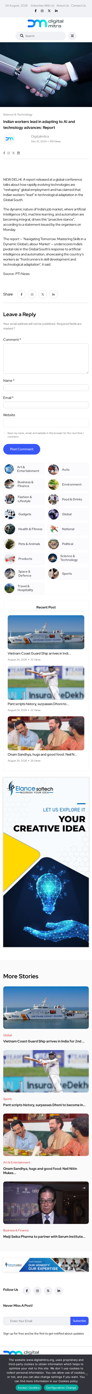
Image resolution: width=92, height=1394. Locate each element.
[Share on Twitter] (13, 153)
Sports (7, 1099)
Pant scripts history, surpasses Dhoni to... (38, 704)
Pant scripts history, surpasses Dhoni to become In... (44, 1105)
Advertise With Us (42, 5)
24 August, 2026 (16, 5)
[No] (87, 1374)
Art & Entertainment (16, 1162)
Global (7, 1035)
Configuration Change (61, 1387)
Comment (12, 339)
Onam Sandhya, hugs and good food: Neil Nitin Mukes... (40, 1170)
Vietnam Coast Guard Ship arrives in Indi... (39, 653)
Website (9, 415)
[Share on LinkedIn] (18, 153)
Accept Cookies (29, 1387)
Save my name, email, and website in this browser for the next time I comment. (45, 434)
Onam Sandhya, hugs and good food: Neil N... (42, 754)
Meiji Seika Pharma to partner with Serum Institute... (44, 1236)
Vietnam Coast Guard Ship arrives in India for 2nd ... (44, 1041)
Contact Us (78, 5)
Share (8, 294)
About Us (62, 5)
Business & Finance (16, 1230)
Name (9, 380)
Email (8, 398)
